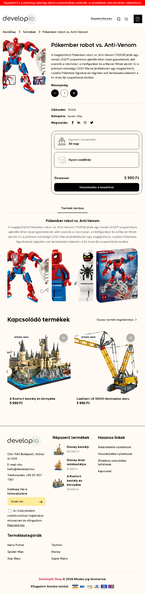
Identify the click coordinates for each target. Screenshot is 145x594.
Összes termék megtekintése (115, 319)
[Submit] (41, 502)
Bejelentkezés (101, 19)
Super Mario (59, 558)
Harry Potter (15, 545)
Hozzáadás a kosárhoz (96, 187)
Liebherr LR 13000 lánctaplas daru (38, 399)
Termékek (29, 32)
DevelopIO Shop (50, 579)
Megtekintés (16, 525)
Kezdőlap (9, 32)
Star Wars (14, 558)
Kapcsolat (105, 471)
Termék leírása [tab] (72, 208)
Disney (56, 552)
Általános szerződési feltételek (112, 462)
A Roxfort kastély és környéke (74, 480)
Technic (56, 545)
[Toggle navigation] (138, 19)
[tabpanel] (72, 261)
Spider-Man (75, 116)
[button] (7, 371)
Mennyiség (59, 85)
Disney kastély (78, 447)
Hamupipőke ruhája (94, 399)
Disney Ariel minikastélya (76, 462)
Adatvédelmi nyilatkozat (114, 447)
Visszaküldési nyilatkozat (115, 454)
